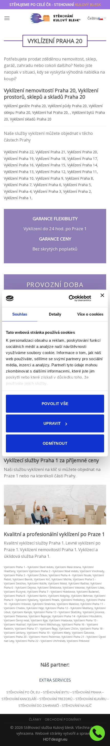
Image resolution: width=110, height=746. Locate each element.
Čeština (93, 18)
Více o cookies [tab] (90, 314)
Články (35, 719)
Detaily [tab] (55, 314)
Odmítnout (55, 443)
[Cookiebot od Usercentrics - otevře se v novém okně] (69, 298)
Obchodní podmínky (63, 719)
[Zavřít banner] (102, 298)
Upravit (52, 423)
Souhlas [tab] (19, 314)
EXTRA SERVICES (55, 680)
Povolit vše (55, 403)
